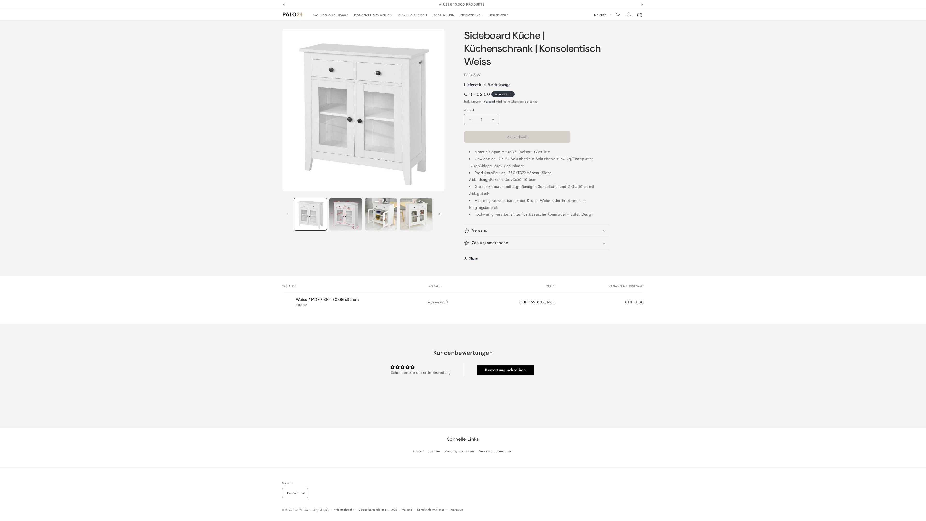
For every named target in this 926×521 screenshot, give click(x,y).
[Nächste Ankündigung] (642, 4)
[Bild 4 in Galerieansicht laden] (416, 214)
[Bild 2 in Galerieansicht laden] (345, 214)
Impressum (456, 510)
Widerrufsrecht (344, 510)
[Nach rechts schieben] (439, 214)
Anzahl (469, 110)
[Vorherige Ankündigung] (284, 4)
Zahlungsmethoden (459, 451)
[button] (618, 14)
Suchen (434, 451)
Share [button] (473, 258)
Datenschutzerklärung (372, 510)
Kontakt (418, 451)
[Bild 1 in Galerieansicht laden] (310, 214)
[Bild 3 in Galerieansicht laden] (381, 214)
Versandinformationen (496, 451)
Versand (489, 101)
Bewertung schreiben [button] (505, 370)
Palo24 (298, 510)
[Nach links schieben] (287, 214)
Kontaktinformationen (431, 510)
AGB (394, 510)
